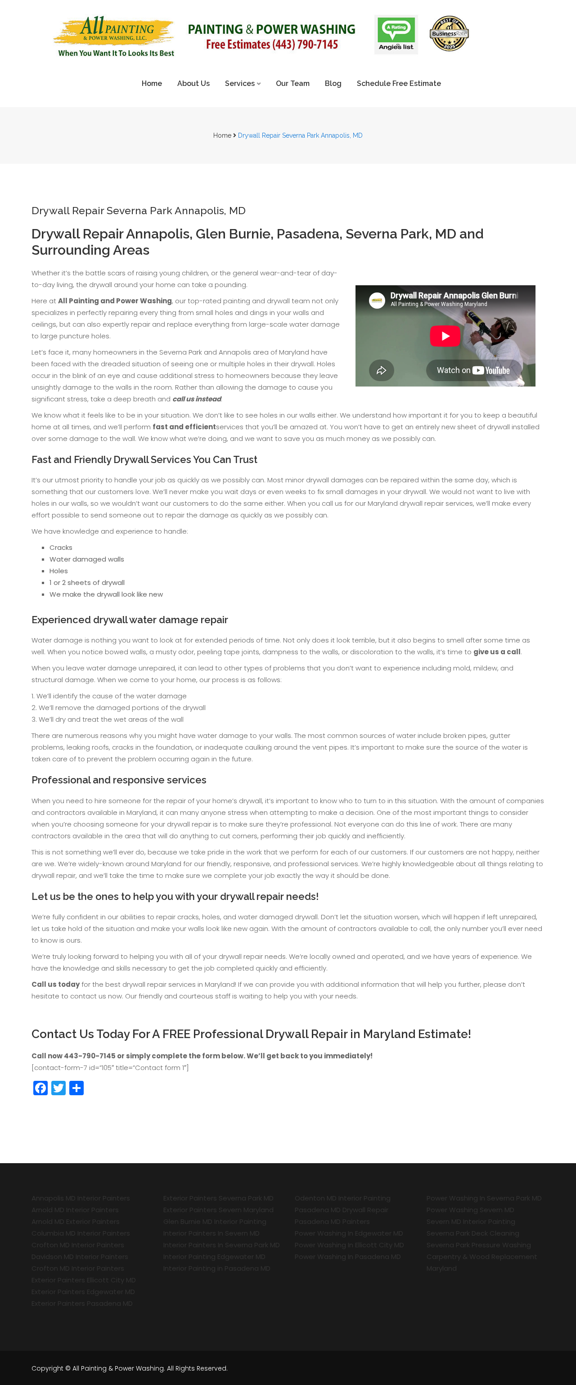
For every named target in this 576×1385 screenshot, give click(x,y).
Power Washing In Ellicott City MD (349, 1245)
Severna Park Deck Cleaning (473, 1233)
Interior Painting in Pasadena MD (216, 1268)
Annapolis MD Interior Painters (81, 1198)
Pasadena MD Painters (332, 1221)
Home (152, 83)
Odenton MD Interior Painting (343, 1198)
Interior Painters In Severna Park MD (221, 1245)
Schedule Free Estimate (399, 83)
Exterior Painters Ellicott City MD (84, 1280)
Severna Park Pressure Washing (479, 1245)
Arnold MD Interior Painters (75, 1209)
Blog (333, 83)
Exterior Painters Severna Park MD (218, 1198)
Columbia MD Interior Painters (81, 1233)
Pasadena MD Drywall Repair (341, 1209)
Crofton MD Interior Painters (78, 1245)
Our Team (293, 83)
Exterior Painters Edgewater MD (83, 1291)
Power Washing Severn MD (470, 1209)
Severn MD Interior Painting (471, 1221)
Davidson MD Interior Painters (80, 1256)
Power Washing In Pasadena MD (348, 1256)
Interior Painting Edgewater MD (214, 1256)
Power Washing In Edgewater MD (349, 1233)
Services (240, 83)
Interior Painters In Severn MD (211, 1233)
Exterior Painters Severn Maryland (218, 1209)
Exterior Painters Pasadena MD (82, 1303)
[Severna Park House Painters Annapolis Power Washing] (288, 34)
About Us (193, 83)
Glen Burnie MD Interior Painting (214, 1221)
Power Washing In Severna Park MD (484, 1198)
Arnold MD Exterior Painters (76, 1221)
